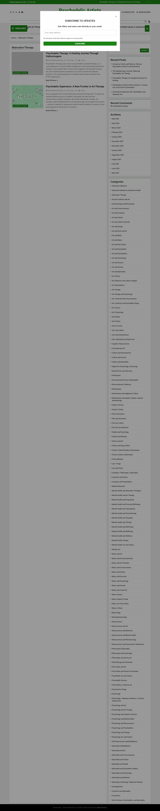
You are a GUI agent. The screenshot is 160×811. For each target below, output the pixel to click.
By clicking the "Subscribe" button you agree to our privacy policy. (63, 38)
